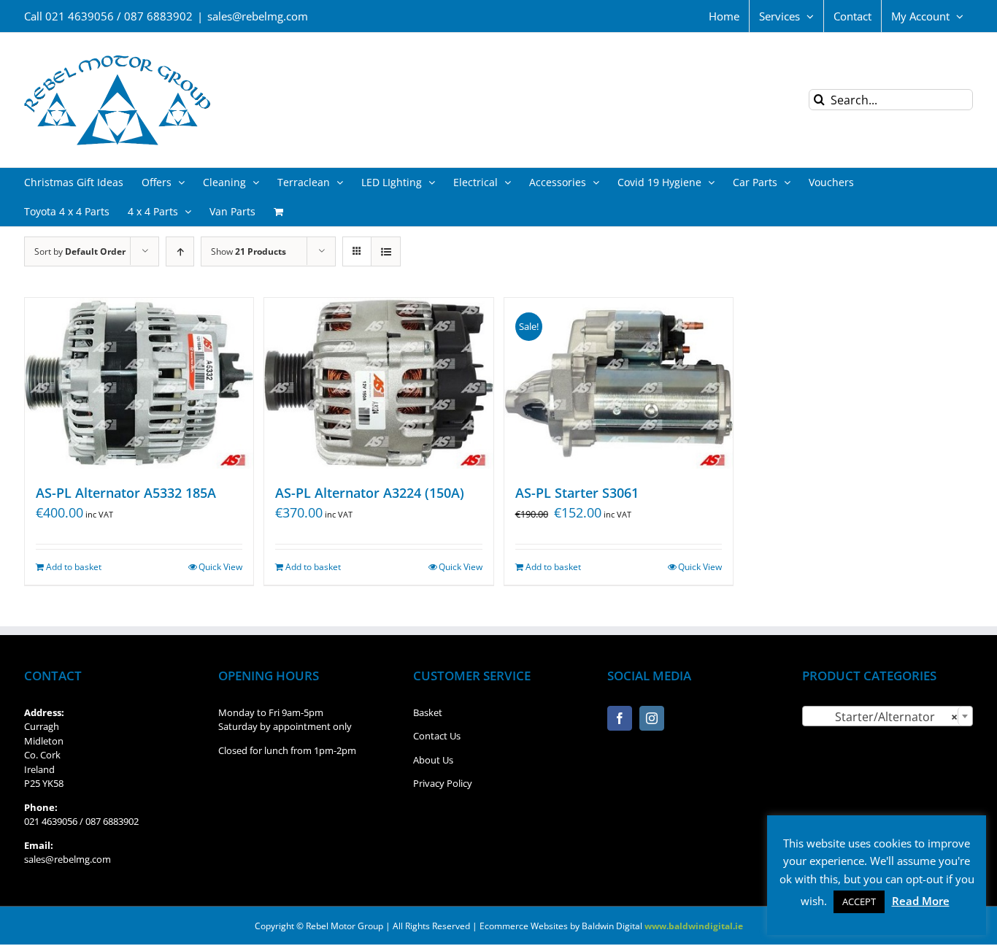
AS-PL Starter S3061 (577, 492)
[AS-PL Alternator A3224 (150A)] (378, 383)
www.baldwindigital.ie (693, 926)
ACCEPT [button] (859, 901)
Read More (921, 900)
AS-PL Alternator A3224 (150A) (369, 492)
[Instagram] (651, 718)
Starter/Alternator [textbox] (883, 717)
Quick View (220, 567)
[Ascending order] (180, 251)
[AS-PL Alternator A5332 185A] (139, 383)
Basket (427, 712)
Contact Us (437, 735)
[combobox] (887, 716)
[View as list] (386, 251)
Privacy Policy (442, 783)
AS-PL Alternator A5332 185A (126, 492)
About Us (433, 759)
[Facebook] (619, 718)
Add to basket (73, 567)
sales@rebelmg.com (257, 16)
